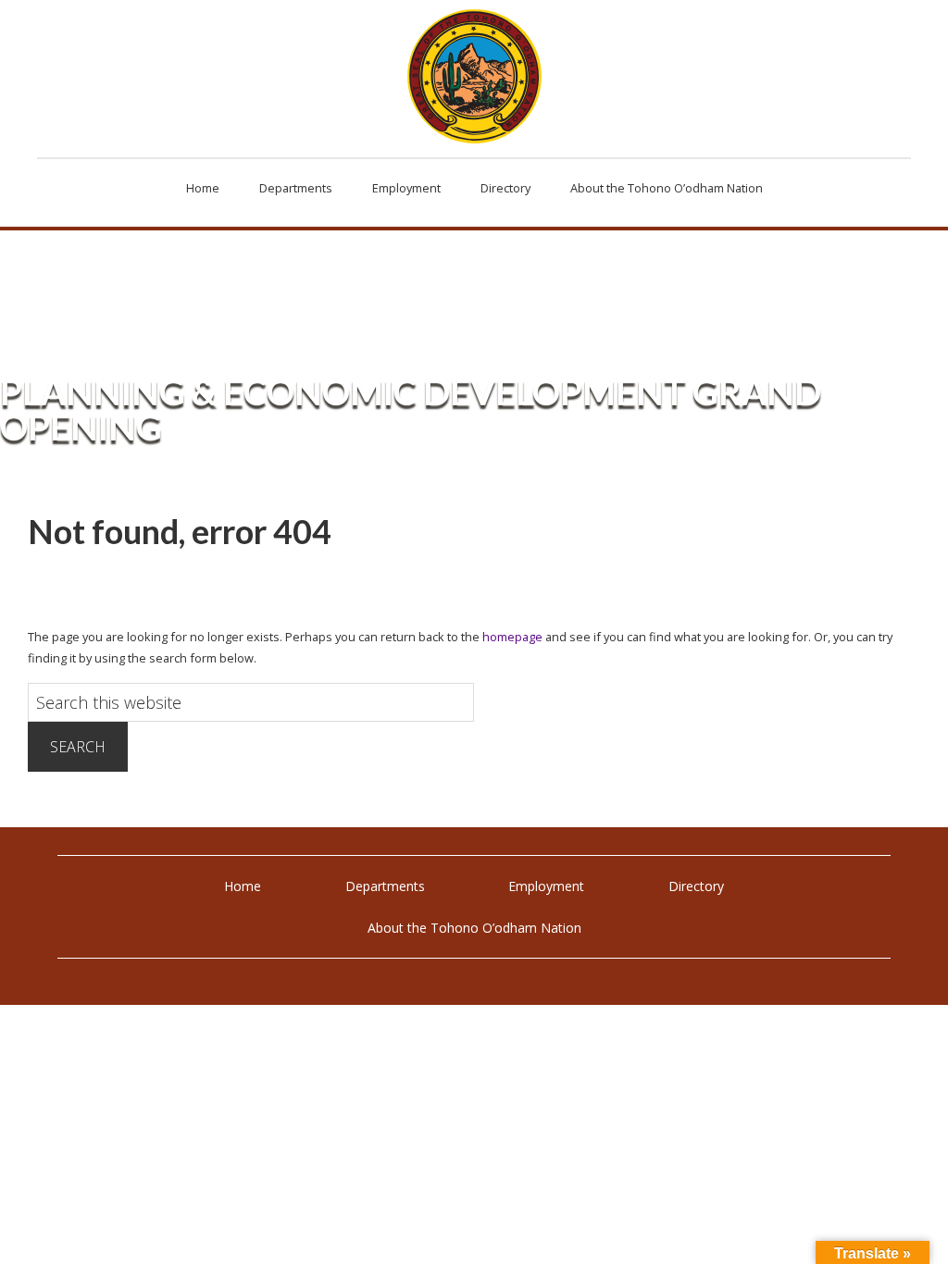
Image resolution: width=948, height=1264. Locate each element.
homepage (512, 636)
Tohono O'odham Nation (474, 76)
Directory (696, 886)
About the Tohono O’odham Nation (474, 927)
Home (242, 886)
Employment (546, 886)
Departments (385, 886)
